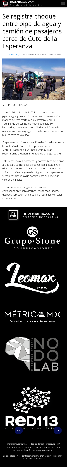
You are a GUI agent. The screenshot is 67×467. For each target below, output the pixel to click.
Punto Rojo (15, 54)
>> (57, 430)
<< (18, 430)
